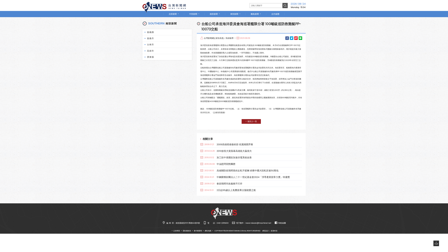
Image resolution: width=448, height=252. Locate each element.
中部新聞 (193, 14)
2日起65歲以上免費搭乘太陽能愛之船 (236, 190)
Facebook (287, 38)
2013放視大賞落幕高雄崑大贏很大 (234, 151)
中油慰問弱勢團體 (226, 164)
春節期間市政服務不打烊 (229, 183)
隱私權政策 (187, 231)
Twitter (291, 38)
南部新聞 (214, 14)
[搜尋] (285, 5)
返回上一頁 (252, 121)
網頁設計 (265, 231)
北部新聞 (173, 14)
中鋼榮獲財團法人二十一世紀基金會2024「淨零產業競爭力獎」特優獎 (253, 177)
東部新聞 (234, 14)
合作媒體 (275, 14)
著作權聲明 (198, 231)
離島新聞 (255, 14)
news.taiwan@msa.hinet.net (258, 223)
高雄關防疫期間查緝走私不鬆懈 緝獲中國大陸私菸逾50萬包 (247, 170)
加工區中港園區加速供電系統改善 (234, 157)
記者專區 (176, 231)
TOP (436, 244)
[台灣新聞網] (164, 7)
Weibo (296, 38)
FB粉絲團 (282, 223)
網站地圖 (208, 231)
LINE (300, 38)
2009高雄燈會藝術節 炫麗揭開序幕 (235, 144)
